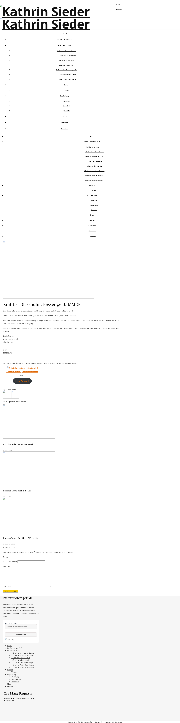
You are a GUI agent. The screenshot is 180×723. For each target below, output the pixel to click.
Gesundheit (67, 106)
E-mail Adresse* (11, 623)
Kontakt (64, 123)
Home (64, 33)
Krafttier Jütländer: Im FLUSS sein (18, 444)
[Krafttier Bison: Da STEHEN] (15, 398)
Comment (7, 586)
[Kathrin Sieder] (45, 23)
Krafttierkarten (64, 45)
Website (6, 566)
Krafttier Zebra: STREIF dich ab (17, 490)
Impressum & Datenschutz (113, 722)
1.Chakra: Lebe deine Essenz (66, 51)
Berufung (67, 101)
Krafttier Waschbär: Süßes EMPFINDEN (20, 538)
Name (6, 557)
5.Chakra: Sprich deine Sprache (66, 70)
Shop (64, 116)
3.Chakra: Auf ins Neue (66, 60)
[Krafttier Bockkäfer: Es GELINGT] (7, 398)
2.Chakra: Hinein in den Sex (67, 56)
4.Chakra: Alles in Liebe (66, 65)
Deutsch (119, 4)
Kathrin (64, 85)
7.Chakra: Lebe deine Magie (67, 79)
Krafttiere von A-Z (64, 39)
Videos (66, 90)
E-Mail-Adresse (10, 561)
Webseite (67, 111)
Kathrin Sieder (11, 390)
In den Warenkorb (22, 381)
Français (119, 10)
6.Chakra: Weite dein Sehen (67, 74)
